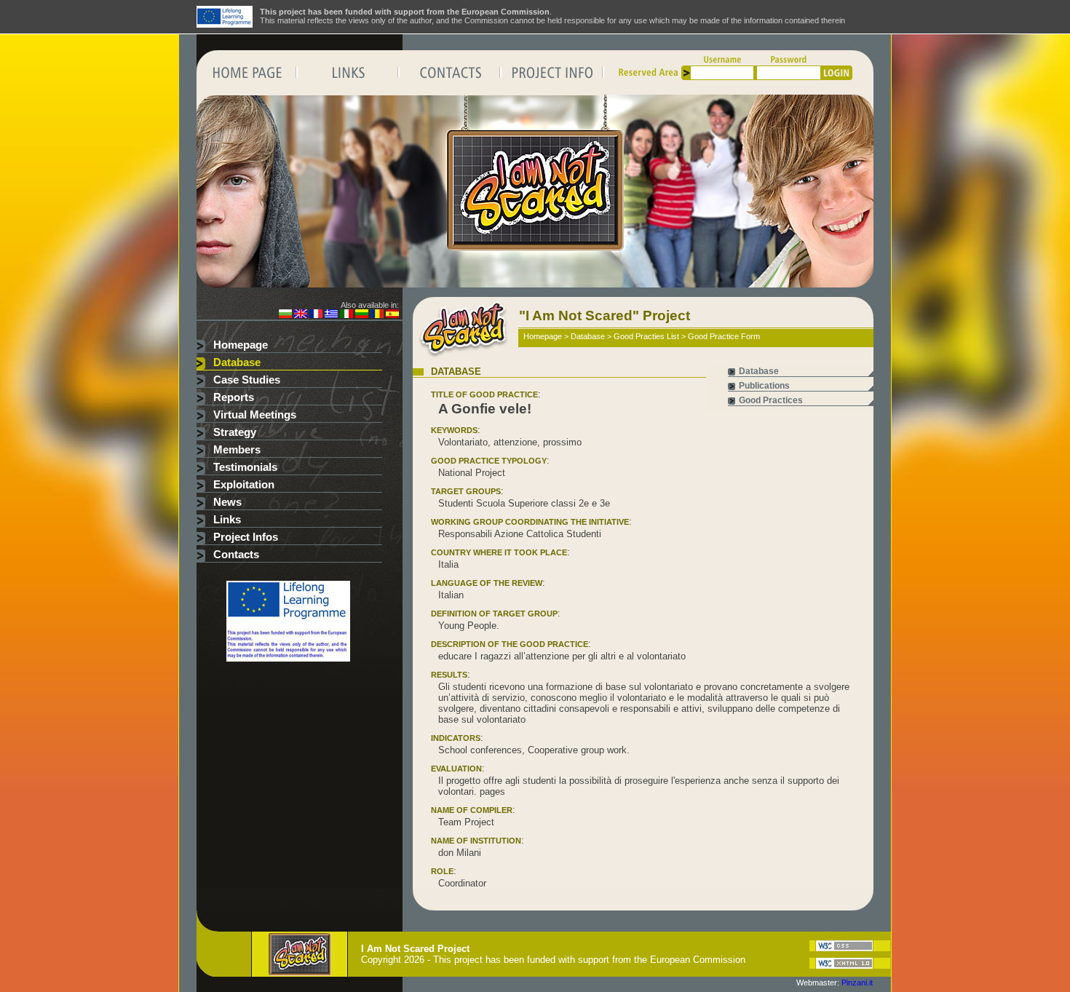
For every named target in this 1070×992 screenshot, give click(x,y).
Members (237, 450)
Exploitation (243, 485)
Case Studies (246, 380)
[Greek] (331, 315)
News (227, 502)
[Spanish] (392, 315)
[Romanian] (377, 315)
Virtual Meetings (254, 415)
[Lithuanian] (361, 315)
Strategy (234, 432)
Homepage (240, 345)
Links (227, 519)
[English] (300, 315)
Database (237, 362)
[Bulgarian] (285, 315)
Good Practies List (646, 336)
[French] (315, 315)
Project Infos (245, 537)
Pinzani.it (857, 982)
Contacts (236, 554)
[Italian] (346, 315)
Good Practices (771, 400)
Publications (764, 386)
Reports (233, 397)
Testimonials (245, 467)
